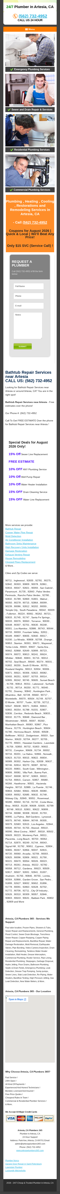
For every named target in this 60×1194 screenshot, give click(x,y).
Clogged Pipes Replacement (20, 562)
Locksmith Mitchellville (15, 1170)
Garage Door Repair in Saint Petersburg (23, 1164)
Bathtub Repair (13, 528)
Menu (31, 29)
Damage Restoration (16, 551)
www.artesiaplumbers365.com (30, 1150)
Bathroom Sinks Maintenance (20, 543)
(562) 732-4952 (33, 16)
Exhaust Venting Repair (17, 554)
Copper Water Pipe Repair (19, 532)
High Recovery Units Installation (22, 547)
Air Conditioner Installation (19, 540)
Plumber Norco (12, 1160)
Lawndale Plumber (13, 1167)
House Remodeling (15, 558)
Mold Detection (13, 536)
